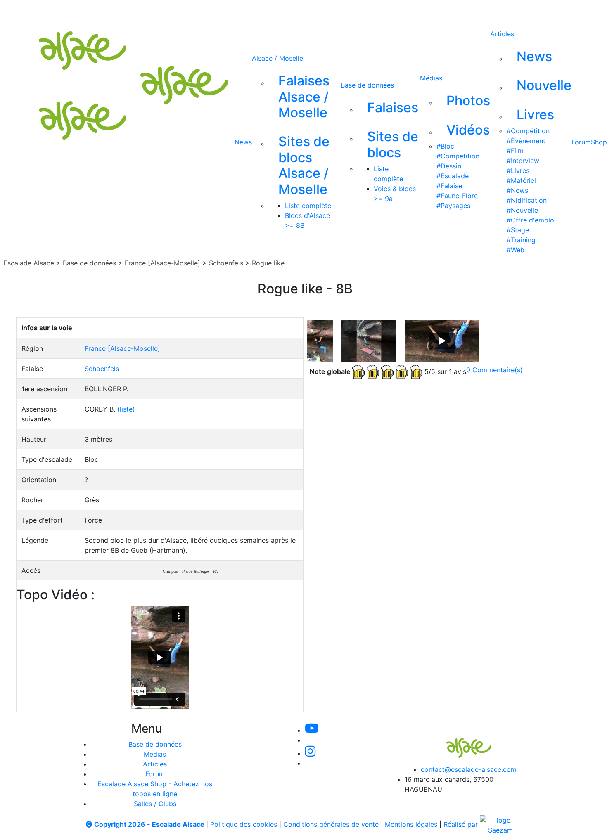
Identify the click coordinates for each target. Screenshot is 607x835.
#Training (521, 240)
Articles (502, 34)
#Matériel (521, 180)
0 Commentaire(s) (494, 370)
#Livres (518, 170)
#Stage (518, 230)
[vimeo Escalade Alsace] (279, 11)
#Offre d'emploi (531, 220)
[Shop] (361, 11)
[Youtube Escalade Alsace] (250, 11)
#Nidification (527, 200)
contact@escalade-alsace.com (469, 769)
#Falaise (449, 186)
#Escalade (452, 176)
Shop (599, 142)
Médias (431, 78)
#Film (515, 151)
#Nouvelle (522, 210)
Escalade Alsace (28, 263)
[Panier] (398, 11)
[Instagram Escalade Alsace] (310, 753)
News (243, 142)
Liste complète (308, 205)
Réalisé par (461, 824)
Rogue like (268, 263)
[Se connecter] (385, 11)
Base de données (367, 85)
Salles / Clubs (155, 804)
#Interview (523, 160)
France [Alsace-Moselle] (162, 263)
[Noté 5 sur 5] (388, 371)
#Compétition (457, 156)
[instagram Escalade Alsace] (306, 11)
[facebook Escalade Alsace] (333, 11)
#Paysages (453, 205)
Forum (581, 142)
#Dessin (448, 166)
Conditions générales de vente (331, 824)
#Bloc (445, 146)
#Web (515, 250)
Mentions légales (411, 824)
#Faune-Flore (457, 196)
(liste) (126, 409)
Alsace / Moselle (277, 58)
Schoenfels (226, 263)
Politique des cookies (243, 824)
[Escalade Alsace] (460, 742)
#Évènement (526, 141)
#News (517, 190)
